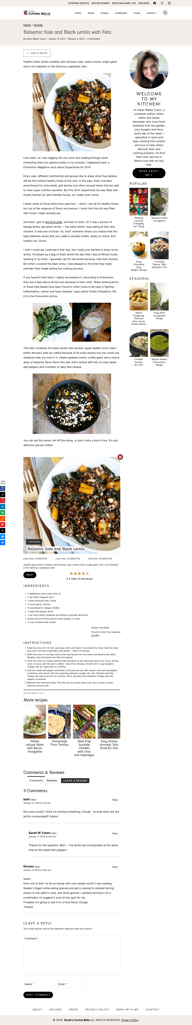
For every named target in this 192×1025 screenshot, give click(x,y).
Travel (137, 12)
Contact (152, 1009)
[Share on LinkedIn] (2, 506)
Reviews (144, 3)
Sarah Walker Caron (36, 38)
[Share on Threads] (2, 530)
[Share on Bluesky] (2, 542)
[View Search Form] (165, 13)
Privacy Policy (97, 1009)
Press (73, 1009)
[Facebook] (154, 3)
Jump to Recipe (38, 53)
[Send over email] (2, 512)
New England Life (124, 3)
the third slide (53, 222)
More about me (149, 173)
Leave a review (75, 780)
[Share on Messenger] (2, 536)
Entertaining (101, 3)
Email (62, 984)
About (91, 12)
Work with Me (127, 1009)
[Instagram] (169, 3)
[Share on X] (2, 494)
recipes (38, 24)
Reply (115, 800)
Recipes (105, 12)
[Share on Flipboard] (2, 524)
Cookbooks (121, 12)
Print (30, 574)
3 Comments (93, 38)
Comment (32, 938)
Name (29, 984)
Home (78, 12)
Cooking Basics (78, 3)
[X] (162, 3)
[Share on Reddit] (2, 518)
